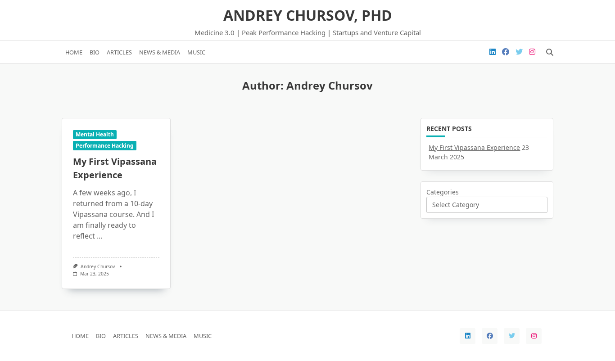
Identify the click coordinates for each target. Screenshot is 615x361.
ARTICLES (119, 52)
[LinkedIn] (492, 52)
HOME (73, 52)
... (99, 236)
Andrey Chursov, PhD (307, 15)
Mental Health (95, 134)
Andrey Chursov (98, 266)
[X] (519, 52)
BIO (94, 52)
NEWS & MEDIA (159, 52)
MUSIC (196, 52)
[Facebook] (505, 52)
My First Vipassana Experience (474, 147)
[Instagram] (532, 52)
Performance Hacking (105, 145)
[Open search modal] (549, 52)
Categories (442, 192)
